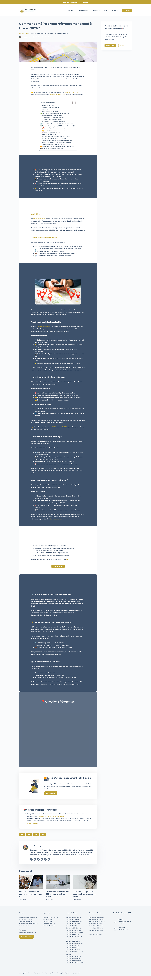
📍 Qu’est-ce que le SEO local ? (50, 107)
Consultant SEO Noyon (73, 950)
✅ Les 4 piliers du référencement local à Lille (54, 113)
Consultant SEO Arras (72, 919)
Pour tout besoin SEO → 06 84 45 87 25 (75, 2)
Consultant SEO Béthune (73, 924)
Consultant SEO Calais (73, 926)
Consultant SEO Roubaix (73, 956)
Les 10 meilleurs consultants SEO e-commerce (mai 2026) (57, 894)
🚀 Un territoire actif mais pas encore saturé (54, 128)
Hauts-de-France (72, 913)
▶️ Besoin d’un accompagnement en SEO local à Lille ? (57, 146)
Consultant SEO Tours (96, 930)
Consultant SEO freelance (50, 917)
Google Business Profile (44, 326)
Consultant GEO (47, 921)
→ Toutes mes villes (95, 934)
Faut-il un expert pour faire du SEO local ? (54, 144)
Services (70, 10)
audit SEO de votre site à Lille (59, 427)
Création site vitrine (49, 926)
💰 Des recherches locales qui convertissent (54, 130)
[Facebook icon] (31, 859)
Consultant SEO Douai (73, 941)
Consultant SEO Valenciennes (75, 963)
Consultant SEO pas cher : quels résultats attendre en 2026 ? (84, 894)
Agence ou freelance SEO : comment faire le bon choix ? (30, 894)
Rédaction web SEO (49, 924)
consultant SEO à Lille (71, 92)
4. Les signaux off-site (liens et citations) (53, 121)
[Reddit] (43, 834)
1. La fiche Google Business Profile (52, 115)
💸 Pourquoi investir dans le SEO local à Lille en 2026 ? (57, 126)
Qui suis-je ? (115, 10)
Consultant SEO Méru (72, 947)
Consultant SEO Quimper (97, 926)
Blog (105, 10)
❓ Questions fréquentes (48, 134)
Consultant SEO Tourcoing (74, 960)
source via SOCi (32, 823)
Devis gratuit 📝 (84, 10)
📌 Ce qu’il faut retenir (47, 105)
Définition (45, 109)
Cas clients (96, 10)
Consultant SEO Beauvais (74, 921)
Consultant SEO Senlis (73, 958)
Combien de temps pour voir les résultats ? (54, 138)
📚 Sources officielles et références (51, 148)
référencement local (39, 219)
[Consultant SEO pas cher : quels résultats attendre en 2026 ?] (85, 882)
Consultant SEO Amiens (73, 917)
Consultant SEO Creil (72, 934)
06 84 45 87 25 (123, 929)
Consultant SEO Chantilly (73, 930)
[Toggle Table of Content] (73, 102)
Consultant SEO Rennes (96, 928)
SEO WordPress (47, 919)
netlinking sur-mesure (55, 519)
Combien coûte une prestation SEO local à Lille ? (56, 136)
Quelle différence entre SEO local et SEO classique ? (57, 142)
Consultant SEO (46, 37)
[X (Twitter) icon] (42, 859)
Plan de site (22, 930)
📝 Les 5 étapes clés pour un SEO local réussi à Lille (56, 124)
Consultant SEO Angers (96, 917)
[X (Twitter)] (29, 834)
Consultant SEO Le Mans (97, 921)
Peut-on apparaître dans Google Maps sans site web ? (57, 140)
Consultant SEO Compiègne (74, 932)
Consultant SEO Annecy (96, 919)
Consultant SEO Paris (96, 924)
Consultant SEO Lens (72, 945)
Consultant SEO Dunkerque (74, 943)
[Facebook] (22, 834)
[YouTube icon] (49, 859)
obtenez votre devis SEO (57, 94)
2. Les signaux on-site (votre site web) (53, 117)
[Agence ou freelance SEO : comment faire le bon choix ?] (31, 882)
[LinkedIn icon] (35, 859)
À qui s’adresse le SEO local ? (50, 111)
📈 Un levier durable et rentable (51, 132)
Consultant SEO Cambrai (73, 928)
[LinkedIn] (36, 834)
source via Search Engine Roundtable (51, 816)
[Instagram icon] (45, 859)
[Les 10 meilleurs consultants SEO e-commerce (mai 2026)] (58, 882)
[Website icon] (38, 859)
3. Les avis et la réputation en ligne (52, 119)
